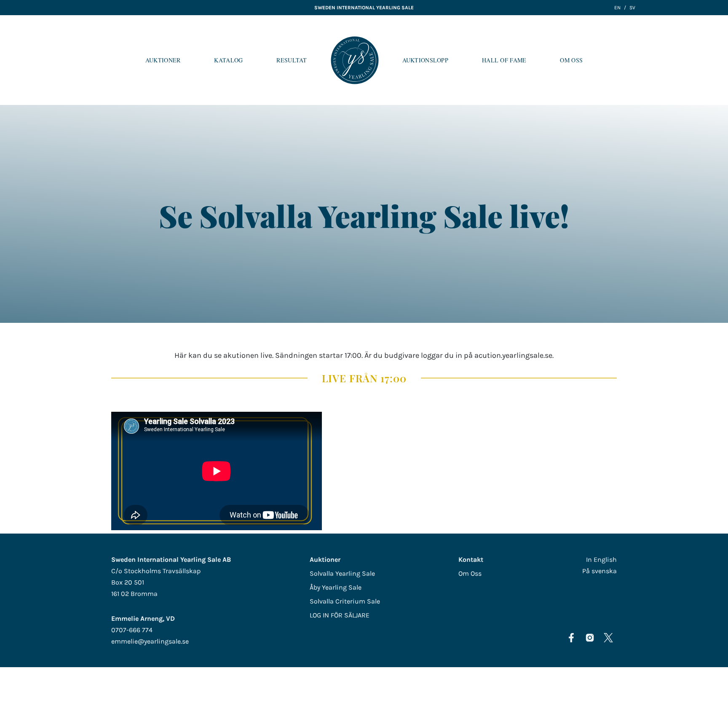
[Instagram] (590, 637)
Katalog (228, 60)
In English (601, 559)
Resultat (291, 60)
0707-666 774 (132, 630)
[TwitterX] (608, 637)
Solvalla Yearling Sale (342, 573)
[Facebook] (571, 637)
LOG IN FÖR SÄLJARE (339, 615)
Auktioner (163, 60)
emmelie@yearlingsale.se (150, 641)
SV (632, 8)
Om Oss (571, 60)
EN (617, 8)
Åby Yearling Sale (335, 587)
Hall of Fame (504, 60)
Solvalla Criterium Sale (345, 601)
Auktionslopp (425, 60)
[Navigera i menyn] (715, 60)
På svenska (599, 571)
